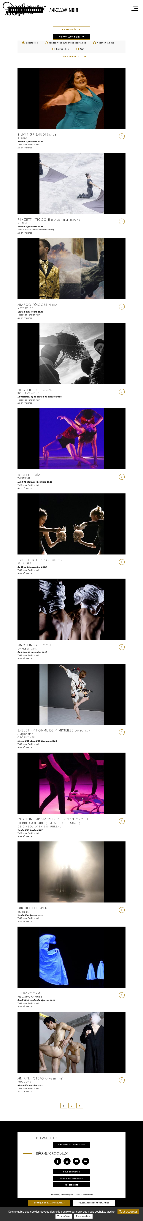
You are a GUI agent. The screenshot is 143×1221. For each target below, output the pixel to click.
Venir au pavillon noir (71, 1178)
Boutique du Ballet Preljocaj (49, 1203)
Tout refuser (63, 1216)
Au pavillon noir (69, 36)
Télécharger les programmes (94, 1203)
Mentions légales (67, 1195)
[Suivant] (79, 1105)
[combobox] (71, 56)
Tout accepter (128, 1211)
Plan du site (55, 1195)
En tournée (69, 29)
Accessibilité (71, 1185)
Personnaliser (83, 1216)
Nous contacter (71, 1172)
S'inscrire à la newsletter (71, 1145)
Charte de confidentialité (84, 1195)
